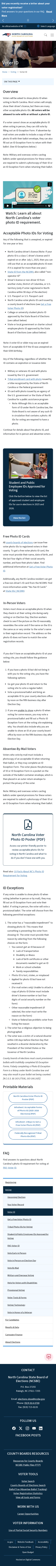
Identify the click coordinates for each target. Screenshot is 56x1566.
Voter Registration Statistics (28, 1493)
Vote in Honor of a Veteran (19, 1312)
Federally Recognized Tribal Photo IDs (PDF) (28, 1135)
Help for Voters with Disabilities (22, 1282)
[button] (44, 35)
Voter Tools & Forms (17, 1297)
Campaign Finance (13, 1334)
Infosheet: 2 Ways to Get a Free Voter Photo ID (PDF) (28, 1123)
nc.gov (10, 1542)
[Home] (17, 32)
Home (4, 71)
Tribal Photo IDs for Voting (20, 1226)
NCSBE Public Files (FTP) (28, 1465)
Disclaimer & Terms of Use (20, 1547)
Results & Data (12, 1327)
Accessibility (43, 1542)
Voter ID (11, 1212)
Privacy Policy (41, 1547)
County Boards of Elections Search (28, 1485)
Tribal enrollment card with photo (25, 379)
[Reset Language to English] (38, 26)
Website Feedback (25, 1542)
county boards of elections (19, 542)
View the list (19, 517)
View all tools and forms (28, 1497)
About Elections (12, 1342)
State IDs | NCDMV (15, 591)
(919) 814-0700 (31, 1403)
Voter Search (28, 1481)
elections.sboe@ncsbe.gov (31, 1399)
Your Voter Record (15, 1204)
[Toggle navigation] (52, 35)
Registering (10, 1182)
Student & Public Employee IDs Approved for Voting (28, 1236)
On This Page (11, 81)
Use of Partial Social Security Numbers (28, 1530)
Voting (13, 71)
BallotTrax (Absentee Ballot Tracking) (28, 1489)
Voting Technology (16, 1305)
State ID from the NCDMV (20, 272)
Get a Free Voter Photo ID (19, 1219)
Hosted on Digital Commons (28, 1559)
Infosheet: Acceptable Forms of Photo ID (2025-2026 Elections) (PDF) (28, 1110)
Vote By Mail (13, 1268)
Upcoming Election (16, 1197)
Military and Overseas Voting (20, 1275)
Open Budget (28, 1552)
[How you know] (25, 26)
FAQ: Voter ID (9, 1167)
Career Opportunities (28, 1514)
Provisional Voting (16, 1290)
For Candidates (12, 1319)
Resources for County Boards (28, 1461)
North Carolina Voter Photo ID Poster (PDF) (28, 1098)
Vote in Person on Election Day (21, 1260)
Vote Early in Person (16, 1253)
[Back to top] (48, 1357)
